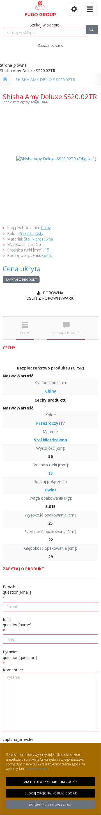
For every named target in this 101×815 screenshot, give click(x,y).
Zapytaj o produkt (21, 279)
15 (47, 250)
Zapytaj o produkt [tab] (66, 333)
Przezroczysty (31, 233)
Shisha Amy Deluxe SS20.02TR (45, 79)
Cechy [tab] (24, 333)
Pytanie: (20, 654)
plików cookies (37, 768)
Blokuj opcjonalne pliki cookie (50, 793)
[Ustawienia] (74, 9)
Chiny (45, 227)
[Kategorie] (90, 9)
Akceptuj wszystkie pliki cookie (50, 782)
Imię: (17, 622)
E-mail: (17, 589)
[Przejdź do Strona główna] (5, 80)
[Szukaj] (92, 29)
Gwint (47, 255)
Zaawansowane (50, 45)
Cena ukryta (22, 268)
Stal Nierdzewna (38, 239)
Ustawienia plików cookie (50, 805)
